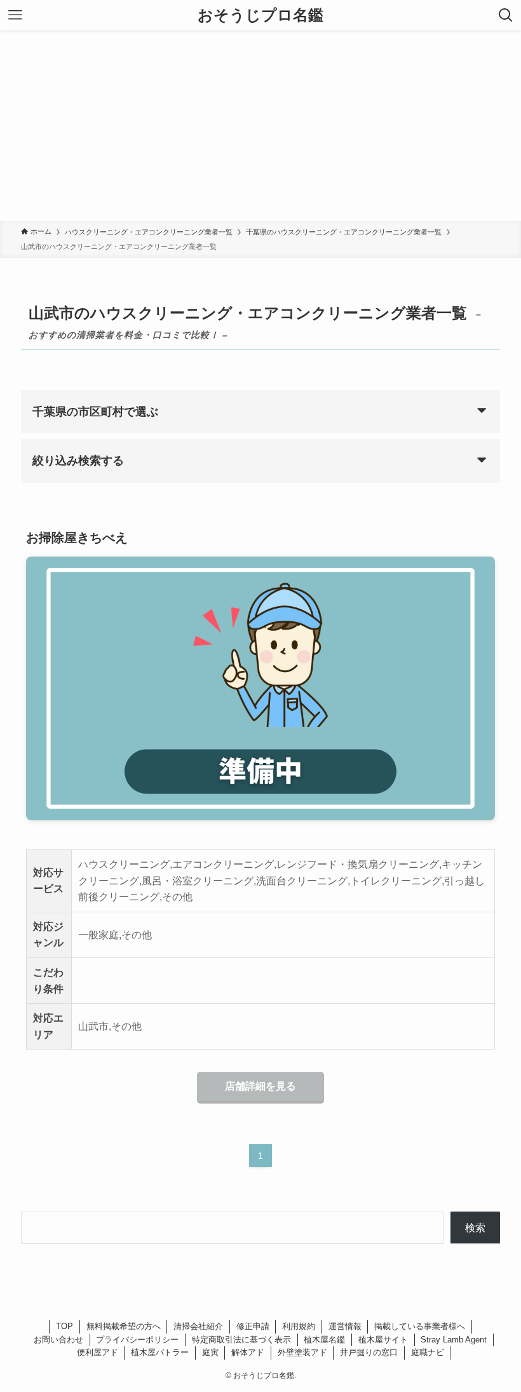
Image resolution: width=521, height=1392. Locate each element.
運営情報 (345, 1326)
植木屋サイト (383, 1339)
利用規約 (298, 1326)
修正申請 (252, 1326)
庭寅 (210, 1352)
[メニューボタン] (15, 15)
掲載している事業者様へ (419, 1326)
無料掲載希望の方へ (123, 1326)
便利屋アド (97, 1352)
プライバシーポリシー (137, 1339)
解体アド (247, 1352)
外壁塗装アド (302, 1352)
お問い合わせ (58, 1339)
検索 (475, 1227)
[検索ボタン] (506, 15)
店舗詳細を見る (260, 1086)
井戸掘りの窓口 (369, 1352)
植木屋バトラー (160, 1352)
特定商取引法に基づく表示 (241, 1339)
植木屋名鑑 (324, 1339)
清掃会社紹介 (198, 1326)
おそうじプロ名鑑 (260, 15)
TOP (64, 1326)
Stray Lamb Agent (454, 1339)
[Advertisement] (260, 126)
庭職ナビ (427, 1352)
